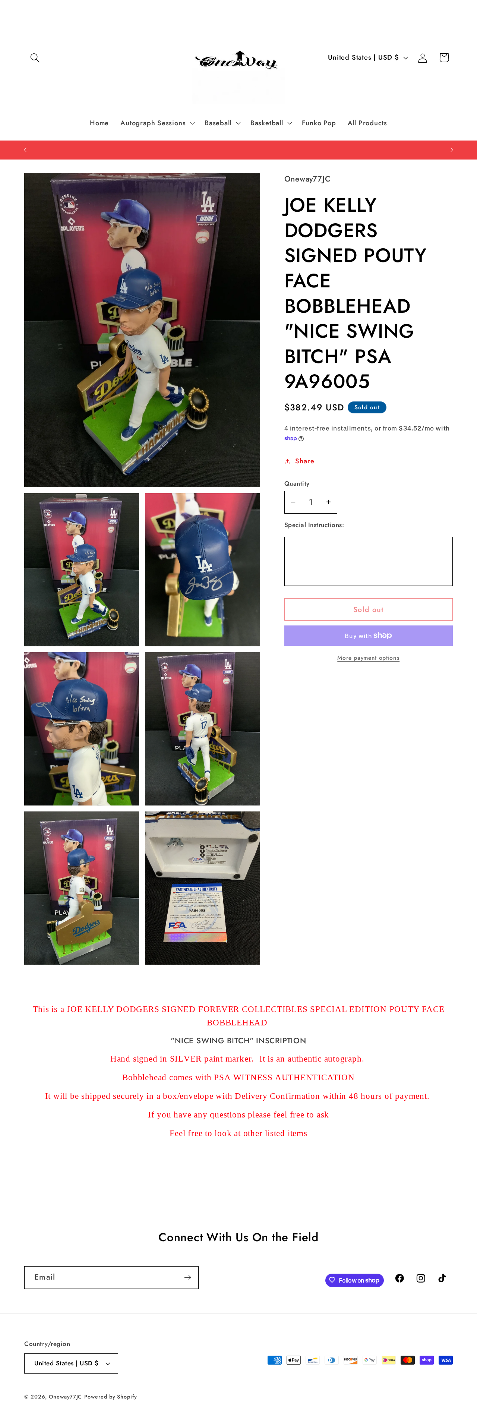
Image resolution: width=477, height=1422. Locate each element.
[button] (34, 57)
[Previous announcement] (25, 150)
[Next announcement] (452, 150)
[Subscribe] (187, 1277)
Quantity (297, 483)
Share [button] (304, 461)
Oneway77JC (65, 1396)
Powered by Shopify (110, 1396)
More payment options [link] (368, 657)
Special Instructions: (314, 525)
